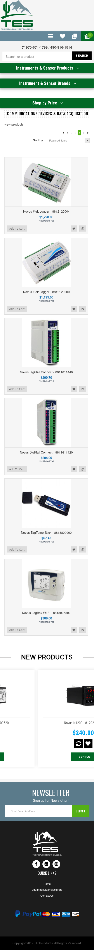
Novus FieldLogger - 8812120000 (46, 292)
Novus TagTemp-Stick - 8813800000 (46, 532)
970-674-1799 (37, 47)
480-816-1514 (61, 47)
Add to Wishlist (74, 228)
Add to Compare (82, 228)
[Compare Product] (51, 36)
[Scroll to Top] (0, 780)
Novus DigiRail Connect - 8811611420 (46, 452)
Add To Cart (16, 228)
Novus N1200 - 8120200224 (47, 723)
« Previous (63, 132)
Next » (88, 132)
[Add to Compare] (42, 743)
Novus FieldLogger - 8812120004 (46, 211)
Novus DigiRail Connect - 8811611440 (46, 372)
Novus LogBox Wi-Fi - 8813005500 (46, 613)
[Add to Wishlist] (51, 743)
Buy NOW (48, 756)
